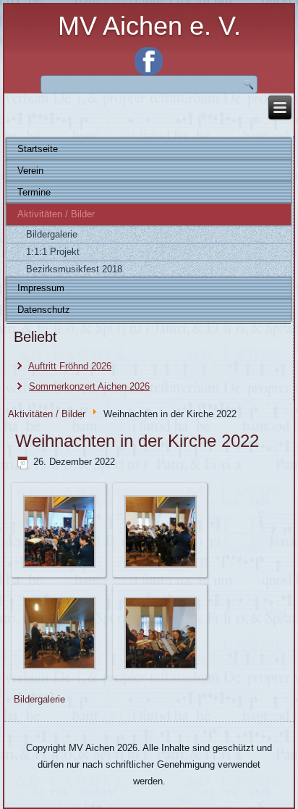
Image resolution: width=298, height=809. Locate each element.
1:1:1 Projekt (53, 251)
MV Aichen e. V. (149, 26)
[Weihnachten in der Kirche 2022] (59, 565)
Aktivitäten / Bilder (56, 214)
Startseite (37, 148)
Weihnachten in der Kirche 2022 (137, 440)
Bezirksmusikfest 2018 (74, 269)
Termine (34, 192)
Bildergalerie (51, 234)
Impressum (40, 287)
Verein (30, 170)
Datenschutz (43, 309)
